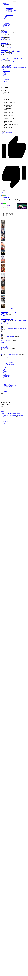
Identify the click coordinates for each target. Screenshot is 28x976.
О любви (2, 194)
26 (9, 60)
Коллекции (10, 29)
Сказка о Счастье (4, 313)
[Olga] (3, 280)
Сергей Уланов (4, 44)
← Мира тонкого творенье (6, 132)
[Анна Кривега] (3, 249)
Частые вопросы (4, 29)
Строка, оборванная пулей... (7, 319)
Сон (1, 33)
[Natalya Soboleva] (3, 223)
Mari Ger (2, 314)
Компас (2, 342)
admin (2, 60)
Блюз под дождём (4, 40)
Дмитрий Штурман (5, 343)
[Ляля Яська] (3, 232)
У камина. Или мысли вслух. (19, 320)
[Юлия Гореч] (3, 307)
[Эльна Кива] (3, 245)
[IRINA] (3, 285)
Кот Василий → (4, 133)
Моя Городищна (4, 43)
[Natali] (3, 302)
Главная (5, 81)
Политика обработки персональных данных (10, 413)
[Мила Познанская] (3, 276)
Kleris (2, 192)
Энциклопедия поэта (21, 67)
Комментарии (6, 197)
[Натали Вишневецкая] (3, 267)
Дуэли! (2, 211)
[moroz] (3, 289)
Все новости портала (5, 66)
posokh (2, 316)
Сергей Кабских (4, 50)
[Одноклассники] (2, 195)
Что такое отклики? (5, 55)
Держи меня (3, 36)
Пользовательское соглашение (7, 409)
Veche (2, 37)
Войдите (2, 200)
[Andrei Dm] (3, 254)
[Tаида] (3, 236)
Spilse (2, 39)
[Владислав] (3, 298)
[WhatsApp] (4, 195)
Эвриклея (3, 322)
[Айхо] (3, 272)
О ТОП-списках (14, 308)
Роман (2, 354)
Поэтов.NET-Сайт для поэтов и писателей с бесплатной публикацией (13, 416)
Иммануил (3, 41)
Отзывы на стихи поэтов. (13, 323)
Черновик (3, 38)
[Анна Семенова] (3, 227)
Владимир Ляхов (4, 34)
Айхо (2, 54)
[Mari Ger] (3, 241)
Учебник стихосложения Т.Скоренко (9, 67)
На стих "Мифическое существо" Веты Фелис (11, 51)
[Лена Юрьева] (3, 258)
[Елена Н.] (3, 263)
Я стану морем (4, 31)
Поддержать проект (5, 209)
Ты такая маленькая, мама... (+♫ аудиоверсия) (16, 328)
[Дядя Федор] (3, 294)
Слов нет (3, 315)
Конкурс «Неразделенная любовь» (8, 61)
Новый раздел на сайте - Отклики (8, 64)
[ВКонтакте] (1, 195)
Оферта (2, 411)
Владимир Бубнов (5, 320)
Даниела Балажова (5, 32)
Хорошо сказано (4, 350)
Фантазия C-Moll (4, 347)
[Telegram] (5, 195)
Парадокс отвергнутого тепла (7, 53)
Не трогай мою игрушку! (6, 310)
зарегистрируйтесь (11, 200)
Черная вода (3, 344)
